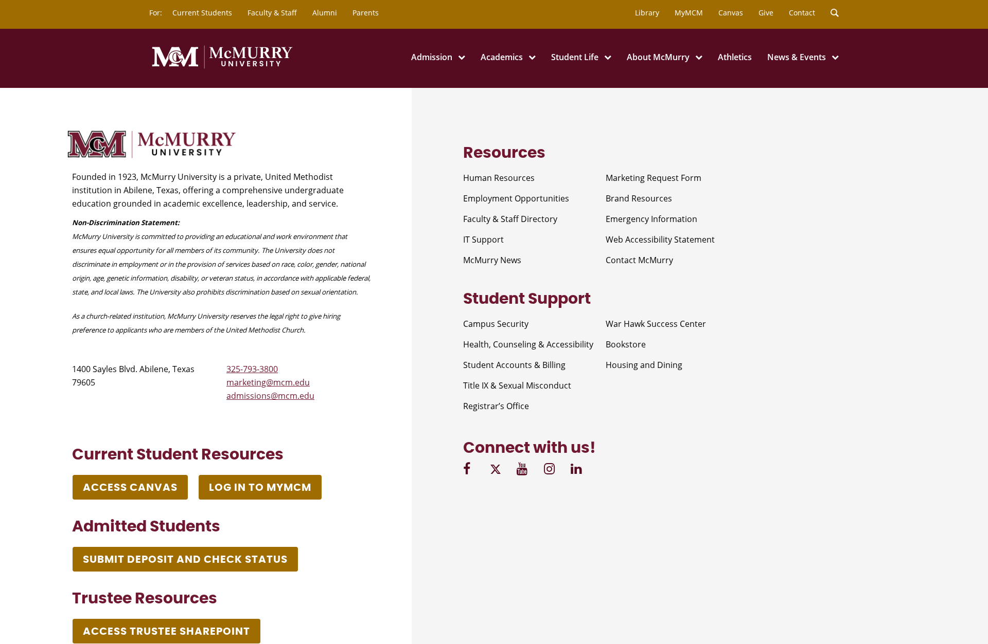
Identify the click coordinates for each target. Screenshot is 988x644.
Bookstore (626, 344)
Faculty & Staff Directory (510, 219)
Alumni (324, 12)
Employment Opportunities (516, 198)
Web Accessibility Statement (660, 239)
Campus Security (495, 323)
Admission (431, 57)
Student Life (574, 57)
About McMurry (658, 57)
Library (647, 12)
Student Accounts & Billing (514, 365)
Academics (502, 57)
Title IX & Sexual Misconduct (517, 385)
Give (765, 12)
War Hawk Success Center (656, 323)
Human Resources (499, 177)
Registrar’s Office (496, 406)
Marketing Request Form (653, 177)
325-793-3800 (252, 369)
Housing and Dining (644, 365)
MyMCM (689, 12)
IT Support (483, 239)
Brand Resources (639, 198)
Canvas (730, 12)
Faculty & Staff (272, 12)
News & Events (796, 57)
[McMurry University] (222, 66)
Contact (802, 12)
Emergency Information (651, 219)
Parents (365, 12)
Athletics (735, 57)
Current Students (202, 12)
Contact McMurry (639, 260)
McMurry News (492, 260)
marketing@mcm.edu (268, 382)
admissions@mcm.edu (270, 395)
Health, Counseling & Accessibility (528, 344)
